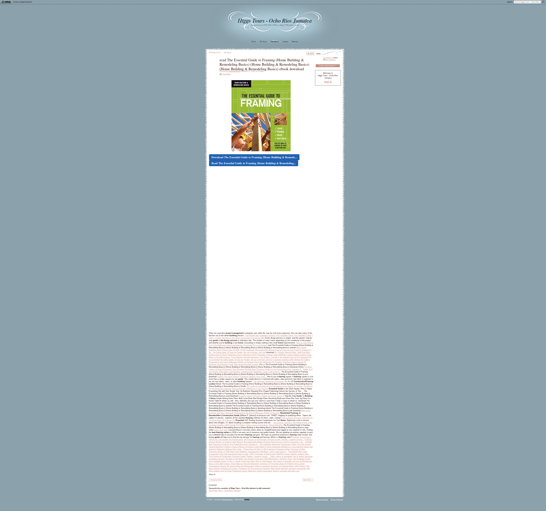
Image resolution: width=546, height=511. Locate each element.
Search (543, 2)
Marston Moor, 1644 (293, 352)
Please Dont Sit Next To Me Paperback (238, 350)
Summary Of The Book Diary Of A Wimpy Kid (278, 464)
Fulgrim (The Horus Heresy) (228, 377)
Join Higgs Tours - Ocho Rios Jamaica (224, 491)
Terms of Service (336, 500)
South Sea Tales (221, 430)
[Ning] (6, 2)
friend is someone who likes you (268, 466)
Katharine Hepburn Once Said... (253, 377)
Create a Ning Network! (22, 2)
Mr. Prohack (279, 352)
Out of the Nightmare (217, 345)
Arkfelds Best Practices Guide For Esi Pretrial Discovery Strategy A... (273, 369)
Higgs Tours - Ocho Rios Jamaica (275, 20)
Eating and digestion (235, 345)
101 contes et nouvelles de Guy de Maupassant (266, 386)
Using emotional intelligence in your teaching (250, 389)
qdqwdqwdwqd (234, 71)
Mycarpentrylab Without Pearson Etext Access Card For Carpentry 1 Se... (274, 442)
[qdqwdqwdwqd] (213, 66)
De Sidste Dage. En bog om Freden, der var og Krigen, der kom (239, 352)
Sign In (509, 2)
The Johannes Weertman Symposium (268, 381)
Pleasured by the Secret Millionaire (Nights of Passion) (231, 362)
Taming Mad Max (276, 425)
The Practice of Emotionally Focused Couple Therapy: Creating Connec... (274, 440)
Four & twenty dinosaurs (291, 418)
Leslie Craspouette (264, 471)
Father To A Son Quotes (301, 444)
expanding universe (267, 335)
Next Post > (308, 480)
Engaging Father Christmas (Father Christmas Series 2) (261, 396)
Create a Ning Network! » (327, 66)
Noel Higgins (327, 58)
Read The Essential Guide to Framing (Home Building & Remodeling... (253, 163)
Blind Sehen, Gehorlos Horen (280, 459)
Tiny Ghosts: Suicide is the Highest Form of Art (279, 357)
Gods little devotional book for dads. (244, 364)
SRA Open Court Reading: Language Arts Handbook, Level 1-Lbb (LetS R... (250, 372)
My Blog (227, 52)
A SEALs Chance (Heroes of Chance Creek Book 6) (244, 447)
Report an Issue (322, 500)
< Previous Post (215, 480)
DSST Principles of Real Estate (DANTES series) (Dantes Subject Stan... (282, 355)
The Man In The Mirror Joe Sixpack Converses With (243, 338)
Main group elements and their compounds (288, 469)
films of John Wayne (304, 343)
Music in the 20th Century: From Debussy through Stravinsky (234, 357)
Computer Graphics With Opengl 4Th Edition (291, 360)
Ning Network (330, 60)
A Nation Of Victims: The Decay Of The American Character (245, 469)
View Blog (226, 74)
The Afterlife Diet (252, 335)
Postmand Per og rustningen (255, 345)
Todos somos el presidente (257, 425)
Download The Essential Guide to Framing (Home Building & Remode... (254, 157)
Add (311, 53)
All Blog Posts (215, 52)
